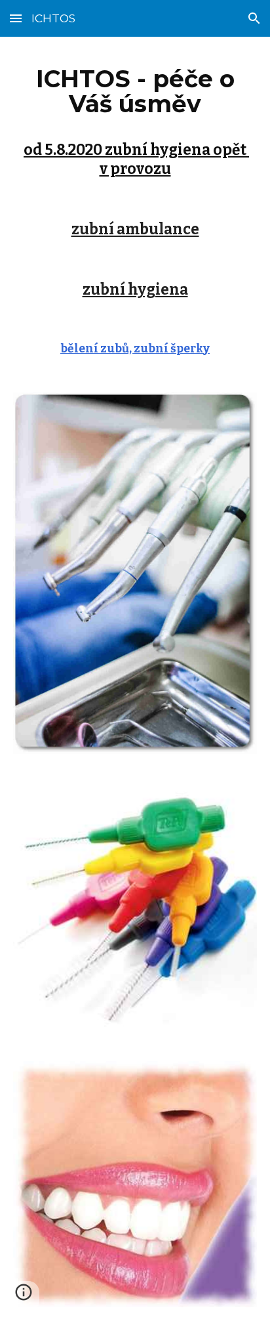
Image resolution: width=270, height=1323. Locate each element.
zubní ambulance (135, 229)
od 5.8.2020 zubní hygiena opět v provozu (136, 159)
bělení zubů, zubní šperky (135, 349)
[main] (135, 118)
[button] (15, 18)
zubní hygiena (135, 290)
